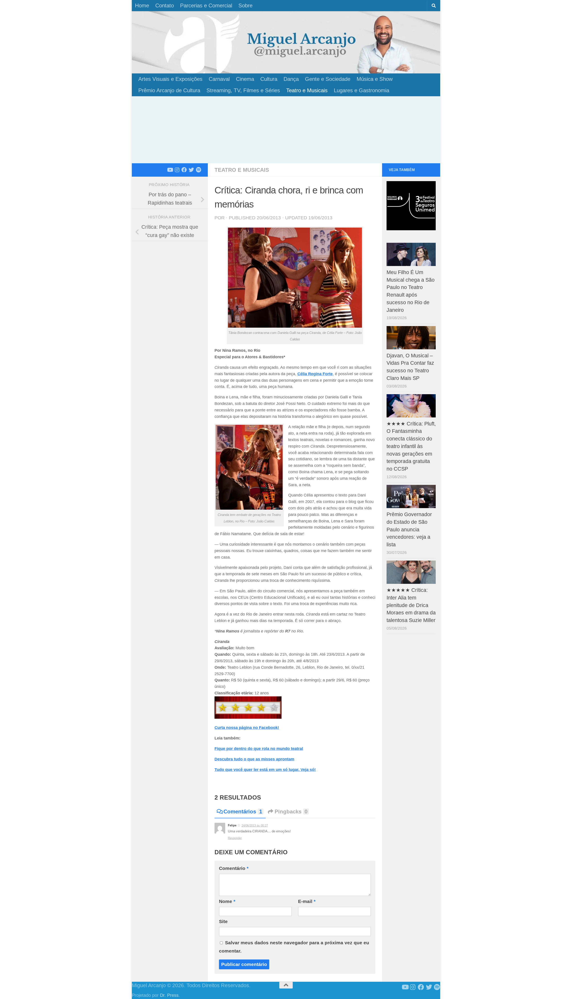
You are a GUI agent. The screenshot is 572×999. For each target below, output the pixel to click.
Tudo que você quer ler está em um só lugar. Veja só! (265, 769)
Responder (235, 838)
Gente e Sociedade (327, 79)
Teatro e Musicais (307, 90)
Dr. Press (169, 995)
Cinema (245, 79)
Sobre (245, 5)
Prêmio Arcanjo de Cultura (169, 90)
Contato (164, 5)
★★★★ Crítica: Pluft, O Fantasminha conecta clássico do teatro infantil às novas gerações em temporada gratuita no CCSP (411, 446)
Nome (227, 901)
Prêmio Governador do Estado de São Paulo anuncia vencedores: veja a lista (409, 529)
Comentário (233, 868)
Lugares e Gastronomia (361, 90)
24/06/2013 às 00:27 (255, 825)
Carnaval (219, 79)
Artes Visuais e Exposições (170, 79)
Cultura (268, 79)
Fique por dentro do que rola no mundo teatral (258, 748)
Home (142, 5)
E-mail (306, 901)
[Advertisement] (286, 129)
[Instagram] (177, 169)
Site (223, 921)
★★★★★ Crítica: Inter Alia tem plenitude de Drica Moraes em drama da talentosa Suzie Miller (411, 605)
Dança (291, 79)
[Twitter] (191, 169)
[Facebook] (184, 169)
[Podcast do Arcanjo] (198, 169)
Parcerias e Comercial (206, 5)
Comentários (242, 811)
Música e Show (375, 79)
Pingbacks (291, 811)
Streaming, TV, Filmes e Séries (243, 90)
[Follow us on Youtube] (169, 169)
